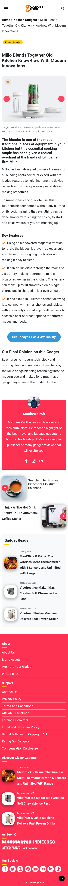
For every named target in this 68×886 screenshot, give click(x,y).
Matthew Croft (34, 414)
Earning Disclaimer (15, 720)
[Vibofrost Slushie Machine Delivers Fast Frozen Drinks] (10, 614)
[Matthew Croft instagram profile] (33, 461)
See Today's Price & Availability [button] (34, 337)
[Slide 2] (39, 117)
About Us (8, 652)
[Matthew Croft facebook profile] (26, 461)
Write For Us (10, 674)
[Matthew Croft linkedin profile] (41, 461)
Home (6, 20)
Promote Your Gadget (17, 667)
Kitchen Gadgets (25, 20)
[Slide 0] (28, 117)
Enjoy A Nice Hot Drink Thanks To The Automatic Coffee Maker (20, 513)
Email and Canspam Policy (20, 727)
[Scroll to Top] (61, 878)
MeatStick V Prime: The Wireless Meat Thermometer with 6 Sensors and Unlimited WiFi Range (41, 777)
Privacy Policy (11, 699)
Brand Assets (11, 659)
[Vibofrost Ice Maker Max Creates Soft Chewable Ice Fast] (10, 591)
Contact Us (9, 692)
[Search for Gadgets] (62, 8)
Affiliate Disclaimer (15, 713)
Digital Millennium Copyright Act (24, 734)
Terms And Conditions (17, 706)
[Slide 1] (34, 117)
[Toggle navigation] (6, 8)
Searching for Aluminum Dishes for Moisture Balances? (45, 484)
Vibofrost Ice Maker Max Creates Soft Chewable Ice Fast (38, 593)
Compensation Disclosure (20, 748)
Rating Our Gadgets (15, 741)
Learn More (46, 131)
